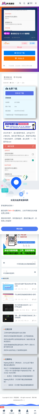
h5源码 (17, 310)
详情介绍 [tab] (9, 77)
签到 (25, 43)
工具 (18, 82)
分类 (19, 413)
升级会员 (20, 58)
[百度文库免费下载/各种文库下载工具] (8, 286)
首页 (13, 82)
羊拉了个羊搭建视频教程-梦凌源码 (15, 368)
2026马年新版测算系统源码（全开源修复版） (19, 336)
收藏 (33, 43)
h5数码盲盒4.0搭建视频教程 (23, 376)
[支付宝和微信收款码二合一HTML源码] (8, 307)
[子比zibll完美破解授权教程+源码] (8, 297)
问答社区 (11, 413)
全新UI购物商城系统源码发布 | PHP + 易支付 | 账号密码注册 (19, 346)
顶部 (35, 413)
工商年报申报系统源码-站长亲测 (15, 333)
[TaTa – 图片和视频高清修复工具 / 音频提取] (8, 319)
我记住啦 (19, 229)
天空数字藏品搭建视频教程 (24, 385)
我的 (27, 413)
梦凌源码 (16, 397)
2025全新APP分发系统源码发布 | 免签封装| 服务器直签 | (19, 340)
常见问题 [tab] (19, 77)
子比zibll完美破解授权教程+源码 (25, 294)
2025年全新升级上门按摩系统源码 (15, 350)
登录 (30, 3)
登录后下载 (20, 53)
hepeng (6, 363)
